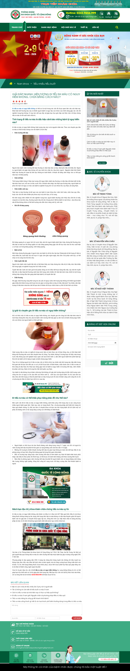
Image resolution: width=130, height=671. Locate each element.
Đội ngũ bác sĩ (68, 27)
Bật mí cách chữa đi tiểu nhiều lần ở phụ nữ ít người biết (32, 587)
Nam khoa (23, 83)
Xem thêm (102, 163)
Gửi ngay (77, 618)
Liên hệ (95, 27)
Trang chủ (17, 27)
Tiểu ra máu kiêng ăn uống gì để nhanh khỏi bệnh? (30, 598)
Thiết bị (84, 27)
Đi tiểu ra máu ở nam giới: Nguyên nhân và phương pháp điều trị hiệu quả (38, 595)
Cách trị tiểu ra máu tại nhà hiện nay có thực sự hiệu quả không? (35, 593)
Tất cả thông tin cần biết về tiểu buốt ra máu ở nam (30, 590)
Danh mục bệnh (49, 27)
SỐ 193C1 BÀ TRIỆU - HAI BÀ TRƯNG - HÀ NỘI (32, 626)
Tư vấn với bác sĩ (108, 659)
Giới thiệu (32, 27)
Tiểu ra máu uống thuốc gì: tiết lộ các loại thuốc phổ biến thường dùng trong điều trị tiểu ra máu (47, 601)
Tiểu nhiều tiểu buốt (44, 83)
